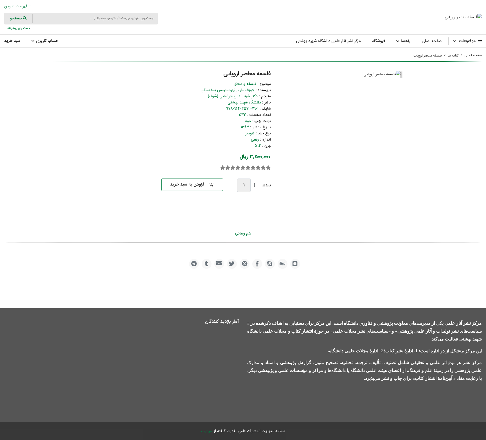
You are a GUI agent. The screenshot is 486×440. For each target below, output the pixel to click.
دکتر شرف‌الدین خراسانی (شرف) (233, 96)
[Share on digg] (282, 264)
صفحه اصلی (432, 41)
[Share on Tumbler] (207, 264)
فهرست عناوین (16, 6)
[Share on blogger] (295, 264)
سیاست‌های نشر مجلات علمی (360, 331)
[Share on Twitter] (232, 264)
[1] (268, 168)
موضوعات (467, 41)
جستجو (16, 18)
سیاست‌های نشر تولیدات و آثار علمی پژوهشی (439, 331)
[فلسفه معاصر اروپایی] (463, 17)
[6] (243, 168)
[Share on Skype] (270, 264)
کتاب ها (453, 55)
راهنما (405, 41)
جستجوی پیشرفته (18, 28)
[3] (258, 168)
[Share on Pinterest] (244, 264)
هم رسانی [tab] (243, 233)
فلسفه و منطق (244, 84)
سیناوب (207, 431)
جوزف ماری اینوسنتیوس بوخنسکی (228, 90)
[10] (222, 168)
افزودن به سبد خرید (187, 184)
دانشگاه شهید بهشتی (244, 102)
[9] (227, 168)
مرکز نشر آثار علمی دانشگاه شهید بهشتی (328, 41)
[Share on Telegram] (194, 264)
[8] (232, 168)
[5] (248, 168)
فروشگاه (378, 41)
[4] (253, 168)
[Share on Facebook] (257, 264)
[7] (237, 168)
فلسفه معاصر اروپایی (427, 55)
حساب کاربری (46, 41)
